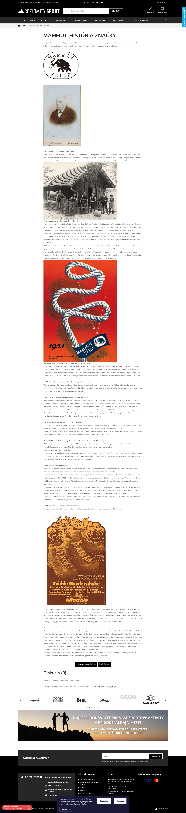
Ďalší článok (104, 664)
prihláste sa (95, 686)
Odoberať (156, 756)
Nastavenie (65, 809)
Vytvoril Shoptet (163, 809)
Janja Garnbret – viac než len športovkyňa (117, 787)
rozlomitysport (53, 795)
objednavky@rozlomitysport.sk (58, 782)
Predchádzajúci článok (86, 664)
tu (86, 804)
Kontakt (82, 791)
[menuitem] (27, 20)
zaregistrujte (111, 686)
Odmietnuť (104, 801)
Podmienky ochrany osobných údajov (46, 3)
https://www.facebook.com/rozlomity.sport (60, 790)
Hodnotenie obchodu (87, 794)
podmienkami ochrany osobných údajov (134, 762)
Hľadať (115, 11)
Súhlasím (120, 801)
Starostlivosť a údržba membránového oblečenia (121, 792)
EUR (161, 3)
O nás (82, 788)
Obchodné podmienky (25, 3)
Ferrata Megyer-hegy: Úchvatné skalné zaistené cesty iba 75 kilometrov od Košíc (121, 781)
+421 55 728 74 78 (54, 786)
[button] (86, 707)
